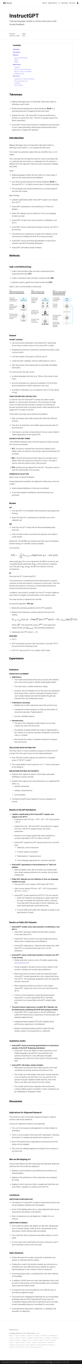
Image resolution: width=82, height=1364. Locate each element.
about (44, 3)
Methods (15, 55)
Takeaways (16, 49)
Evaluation (17, 67)
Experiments (17, 64)
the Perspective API (21, 963)
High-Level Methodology (20, 58)
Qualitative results (19, 73)
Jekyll (26, 1362)
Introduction (16, 52)
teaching (64, 3)
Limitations (17, 83)
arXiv (23, 35)
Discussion (16, 76)
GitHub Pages (49, 1362)
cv (59, 3)
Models (16, 62)
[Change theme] (77, 2)
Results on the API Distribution (22, 69)
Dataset (16, 60)
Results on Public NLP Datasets (23, 71)
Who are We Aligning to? (21, 81)
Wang (7, 3)
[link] (38, 1333)
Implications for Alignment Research (24, 79)
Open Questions (18, 85)
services (72, 3)
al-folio (32, 1362)
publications (52, 3)
